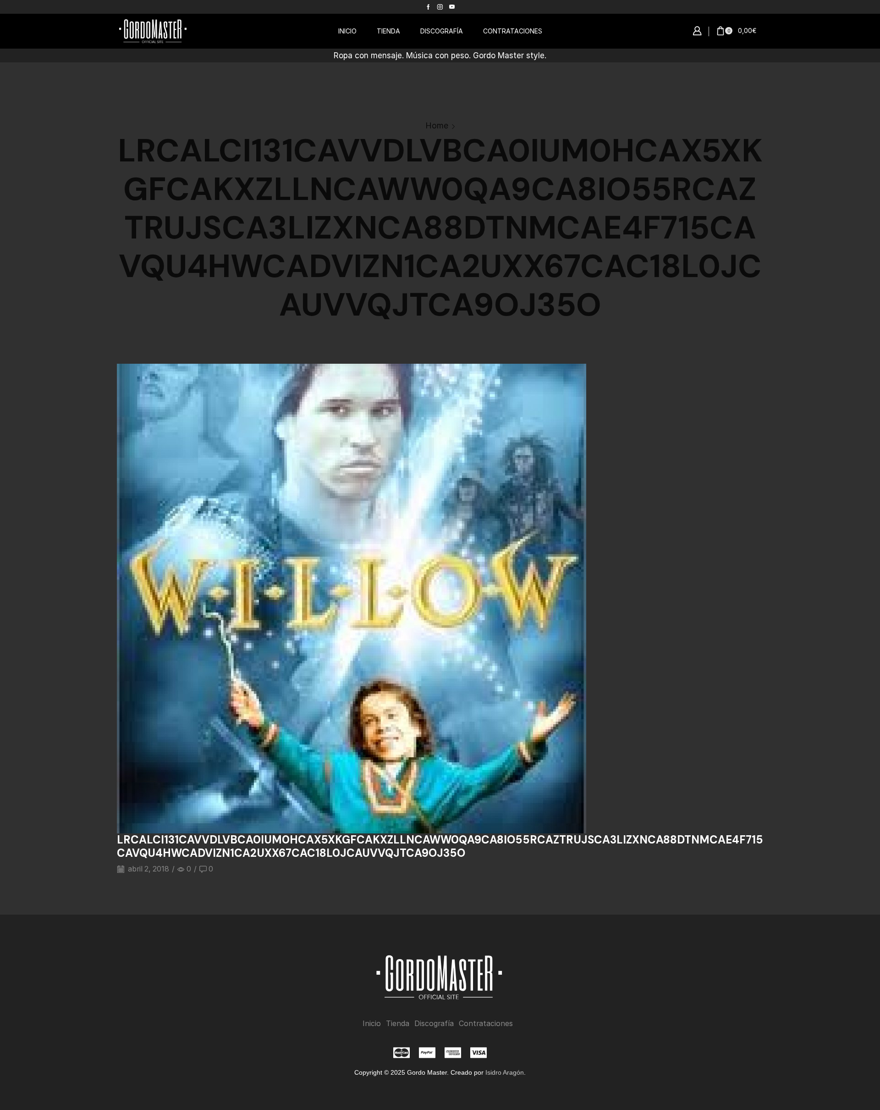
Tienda (397, 1023)
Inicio (372, 1023)
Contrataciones (486, 1023)
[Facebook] (428, 7)
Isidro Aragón (504, 1072)
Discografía (434, 1023)
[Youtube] (452, 7)
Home (436, 125)
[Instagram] (440, 7)
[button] (697, 31)
